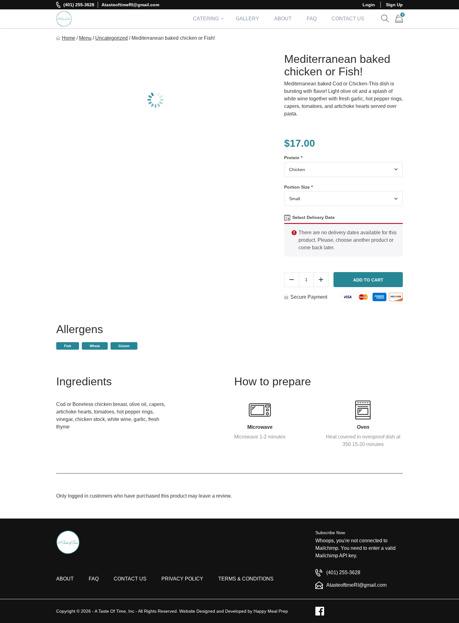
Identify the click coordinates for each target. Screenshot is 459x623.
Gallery (247, 18)
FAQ (312, 18)
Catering (206, 18)
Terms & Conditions (246, 578)
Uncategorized (111, 38)
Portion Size (298, 187)
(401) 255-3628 (78, 4)
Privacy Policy (182, 578)
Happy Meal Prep (271, 611)
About (283, 18)
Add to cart (368, 279)
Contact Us (348, 18)
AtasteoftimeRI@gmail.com (130, 4)
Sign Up (394, 4)
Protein (293, 157)
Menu (85, 38)
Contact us (130, 578)
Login (369, 4)
